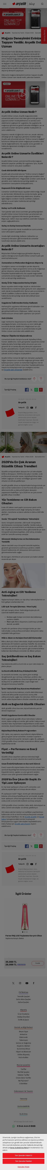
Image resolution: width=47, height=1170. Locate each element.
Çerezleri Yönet (23, 1167)
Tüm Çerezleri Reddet (23, 1161)
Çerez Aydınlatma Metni (19, 1148)
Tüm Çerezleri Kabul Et (23, 1155)
